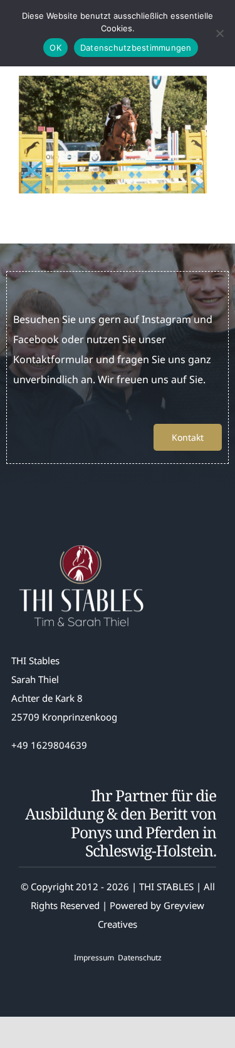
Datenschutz (140, 957)
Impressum (94, 957)
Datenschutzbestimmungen (136, 48)
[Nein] (219, 33)
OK (55, 48)
